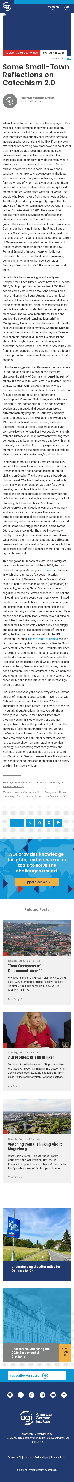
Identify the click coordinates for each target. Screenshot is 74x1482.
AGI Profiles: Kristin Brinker (31, 1057)
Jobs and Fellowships (36, 1457)
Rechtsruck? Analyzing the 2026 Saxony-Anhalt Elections (31, 1352)
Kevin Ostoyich (15, 999)
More (66, 6)
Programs (53, 6)
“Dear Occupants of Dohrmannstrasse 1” (25, 968)
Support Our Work (37, 882)
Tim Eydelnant (15, 1177)
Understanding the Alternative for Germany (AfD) (36, 1268)
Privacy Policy (59, 1457)
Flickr (69, 58)
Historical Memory (13, 786)
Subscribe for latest (25, 1375)
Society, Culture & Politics (21, 52)
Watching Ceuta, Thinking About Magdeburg (35, 1146)
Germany (55, 782)
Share (17, 822)
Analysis (41, 782)
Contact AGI (14, 1457)
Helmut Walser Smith (37, 98)
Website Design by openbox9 (43, 1470)
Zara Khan (13, 1086)
